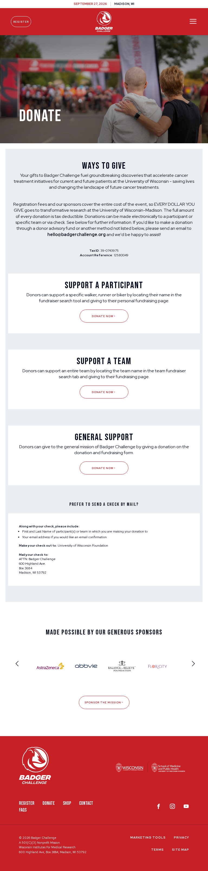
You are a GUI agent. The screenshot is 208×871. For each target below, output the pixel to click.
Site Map (180, 850)
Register (21, 22)
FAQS (23, 810)
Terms (157, 850)
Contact (86, 803)
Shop (67, 803)
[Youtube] (186, 807)
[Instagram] (172, 807)
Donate (49, 803)
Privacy (181, 837)
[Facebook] (158, 807)
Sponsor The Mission (102, 702)
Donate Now (102, 316)
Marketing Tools (148, 837)
